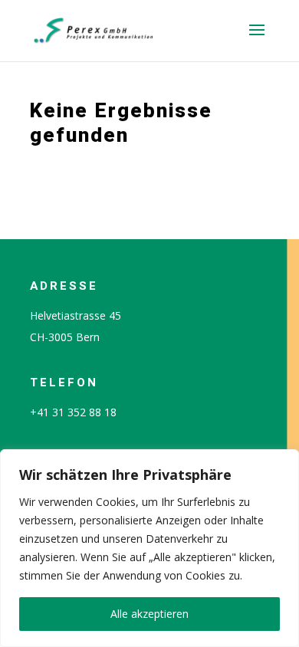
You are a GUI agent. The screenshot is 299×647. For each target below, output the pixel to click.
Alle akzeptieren (149, 613)
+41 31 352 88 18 (73, 412)
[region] (149, 548)
